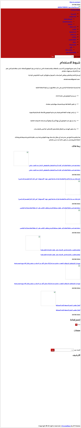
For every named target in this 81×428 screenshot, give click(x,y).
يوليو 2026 (72, 363)
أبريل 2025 (72, 401)
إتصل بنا (73, 335)
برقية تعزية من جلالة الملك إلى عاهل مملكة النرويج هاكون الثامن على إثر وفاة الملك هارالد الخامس (50, 208)
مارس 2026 (72, 373)
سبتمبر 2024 (72, 419)
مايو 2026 (73, 368)
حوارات (74, 37)
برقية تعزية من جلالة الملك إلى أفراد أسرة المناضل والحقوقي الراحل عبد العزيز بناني (54, 165)
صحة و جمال (68, 49)
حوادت (74, 29)
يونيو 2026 (72, 365)
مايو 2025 (73, 398)
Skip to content (75, 2)
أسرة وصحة (73, 32)
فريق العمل (72, 343)
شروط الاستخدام (71, 340)
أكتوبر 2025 (72, 386)
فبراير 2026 (72, 375)
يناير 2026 (73, 378)
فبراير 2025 (72, 406)
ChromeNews (66, 426)
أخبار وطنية (72, 16)
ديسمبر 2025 (71, 381)
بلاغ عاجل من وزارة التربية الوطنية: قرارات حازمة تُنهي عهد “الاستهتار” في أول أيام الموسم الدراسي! (49, 179)
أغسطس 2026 (71, 360)
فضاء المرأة (72, 44)
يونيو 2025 (72, 396)
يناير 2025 (73, 409)
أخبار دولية (73, 26)
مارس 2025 (72, 404)
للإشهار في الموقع (70, 346)
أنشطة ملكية (68, 19)
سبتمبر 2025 (72, 388)
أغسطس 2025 (71, 391)
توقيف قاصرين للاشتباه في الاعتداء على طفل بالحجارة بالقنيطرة (60, 250)
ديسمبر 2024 (71, 411)
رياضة (74, 42)
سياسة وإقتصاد (67, 21)
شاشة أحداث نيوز (71, 52)
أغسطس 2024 (71, 422)
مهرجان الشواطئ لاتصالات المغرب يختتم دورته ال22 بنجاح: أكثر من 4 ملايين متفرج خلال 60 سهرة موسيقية (47, 263)
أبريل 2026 (72, 370)
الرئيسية (73, 14)
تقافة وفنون (72, 39)
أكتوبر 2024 (72, 416)
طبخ (71, 47)
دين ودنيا (73, 34)
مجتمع (70, 24)
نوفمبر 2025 (72, 383)
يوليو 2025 (72, 393)
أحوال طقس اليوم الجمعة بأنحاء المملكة (68, 305)
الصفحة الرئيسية (71, 338)
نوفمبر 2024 (72, 414)
